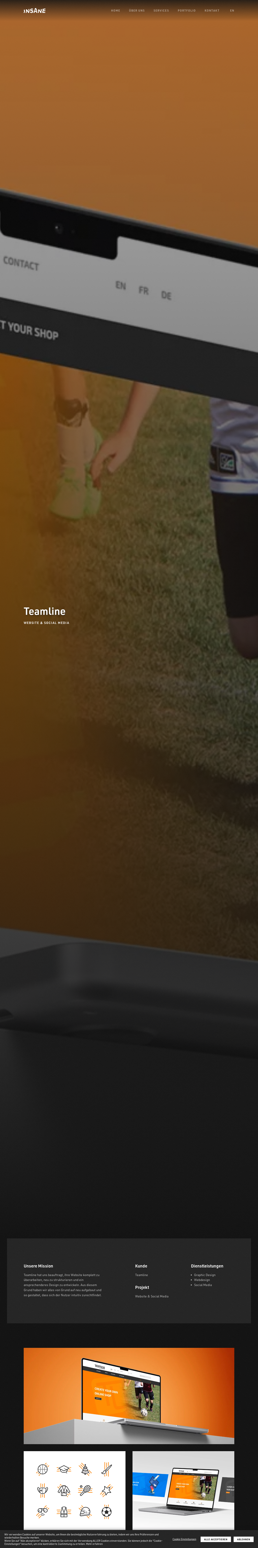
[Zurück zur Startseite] (34, 10)
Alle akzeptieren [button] (215, 1539)
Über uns (137, 10)
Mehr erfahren (94, 1544)
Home (115, 10)
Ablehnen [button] (243, 1539)
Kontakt (212, 10)
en (232, 10)
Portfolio (187, 10)
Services (161, 10)
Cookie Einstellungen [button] (184, 1539)
